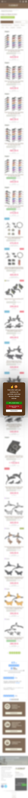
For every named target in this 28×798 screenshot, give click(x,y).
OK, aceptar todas (14, 403)
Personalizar (14, 410)
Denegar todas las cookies (14, 406)
